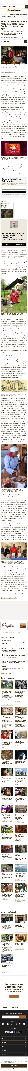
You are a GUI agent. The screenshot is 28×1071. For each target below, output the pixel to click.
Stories (5, 14)
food (12, 632)
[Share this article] (2, 41)
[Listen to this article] (8, 41)
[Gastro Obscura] (14, 10)
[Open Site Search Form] (23, 6)
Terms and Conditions (12, 195)
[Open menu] (26, 6)
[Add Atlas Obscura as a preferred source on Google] (25, 41)
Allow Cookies (14, 1065)
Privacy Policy (4, 195)
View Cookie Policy (9, 1062)
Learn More (14, 996)
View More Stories (5, 673)
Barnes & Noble (20, 244)
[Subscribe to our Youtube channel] (7, 1024)
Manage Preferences (14, 1068)
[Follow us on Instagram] (16, 1024)
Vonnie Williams (6, 37)
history (18, 632)
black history (5, 632)
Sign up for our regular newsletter (9, 598)
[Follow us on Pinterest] (20, 1024)
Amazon (8, 244)
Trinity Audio (7, 72)
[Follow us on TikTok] (12, 1024)
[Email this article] (5, 41)
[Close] (26, 1058)
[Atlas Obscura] (8, 6)
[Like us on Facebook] (3, 1024)
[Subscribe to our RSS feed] (24, 1024)
